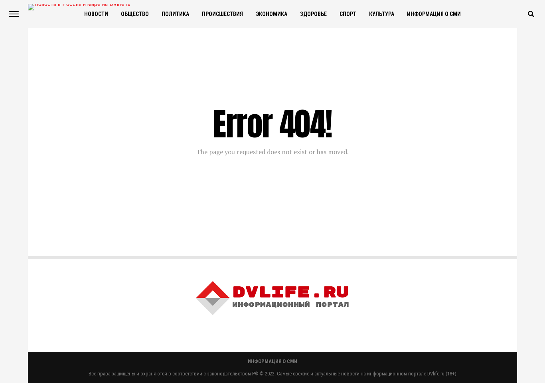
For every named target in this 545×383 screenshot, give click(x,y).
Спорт (348, 14)
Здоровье (313, 14)
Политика (175, 14)
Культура (381, 14)
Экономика (271, 14)
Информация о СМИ (434, 14)
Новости (96, 14)
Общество (135, 14)
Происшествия (222, 14)
